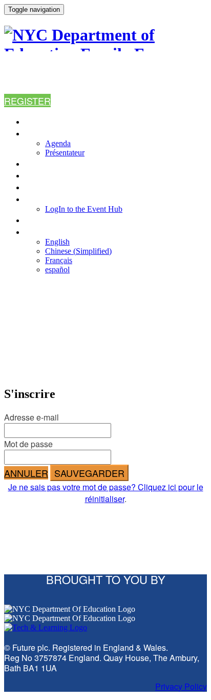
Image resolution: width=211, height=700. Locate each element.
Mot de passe (28, 444)
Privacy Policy (181, 686)
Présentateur (65, 152)
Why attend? (55, 163)
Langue (42, 231)
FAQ (33, 175)
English (57, 241)
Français (58, 260)
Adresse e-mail (31, 417)
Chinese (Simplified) (78, 251)
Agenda (42, 133)
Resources (51, 187)
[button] (27, 100)
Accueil (43, 121)
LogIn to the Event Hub (79, 199)
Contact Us (51, 220)
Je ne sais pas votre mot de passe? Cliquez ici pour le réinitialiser (105, 493)
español (57, 269)
